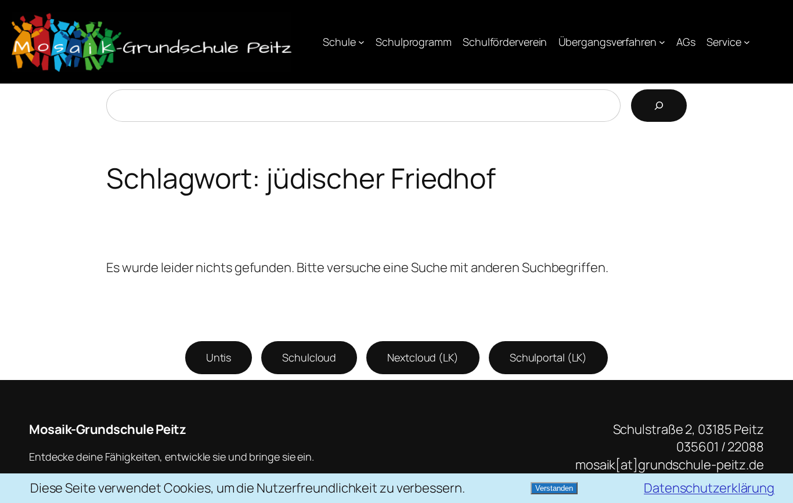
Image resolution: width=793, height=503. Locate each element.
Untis (219, 357)
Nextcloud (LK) (423, 357)
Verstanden (554, 488)
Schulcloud (309, 357)
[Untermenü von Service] (747, 42)
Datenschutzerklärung (709, 488)
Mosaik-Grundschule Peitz (107, 429)
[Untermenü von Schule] (361, 42)
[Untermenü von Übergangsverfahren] (662, 42)
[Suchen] (659, 105)
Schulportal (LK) (548, 357)
